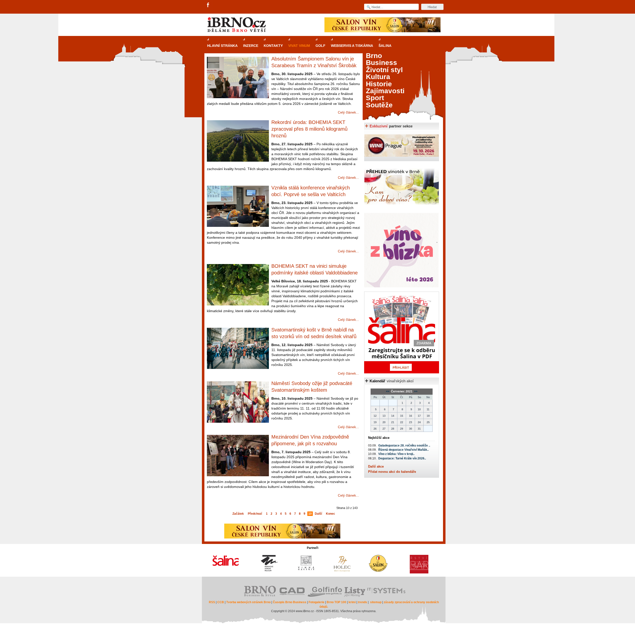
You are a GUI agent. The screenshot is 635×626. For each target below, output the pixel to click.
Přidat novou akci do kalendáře (392, 472)
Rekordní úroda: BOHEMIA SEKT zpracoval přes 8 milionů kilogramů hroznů (309, 128)
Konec (330, 513)
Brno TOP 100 (336, 602)
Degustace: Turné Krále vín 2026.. (402, 458)
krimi (352, 602)
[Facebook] (208, 5)
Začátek (238, 513)
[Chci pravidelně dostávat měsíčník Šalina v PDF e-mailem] (401, 332)
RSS (212, 602)
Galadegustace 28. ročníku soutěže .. (404, 445)
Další (318, 513)
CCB (220, 602)
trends (362, 602)
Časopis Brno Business (289, 602)
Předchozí (255, 513)
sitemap (375, 602)
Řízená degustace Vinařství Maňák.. (403, 449)
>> (415, 391)
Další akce (376, 466)
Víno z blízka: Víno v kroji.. (396, 454)
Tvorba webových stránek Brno (248, 602)
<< (388, 391)
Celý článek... (348, 112)
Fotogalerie (316, 602)
